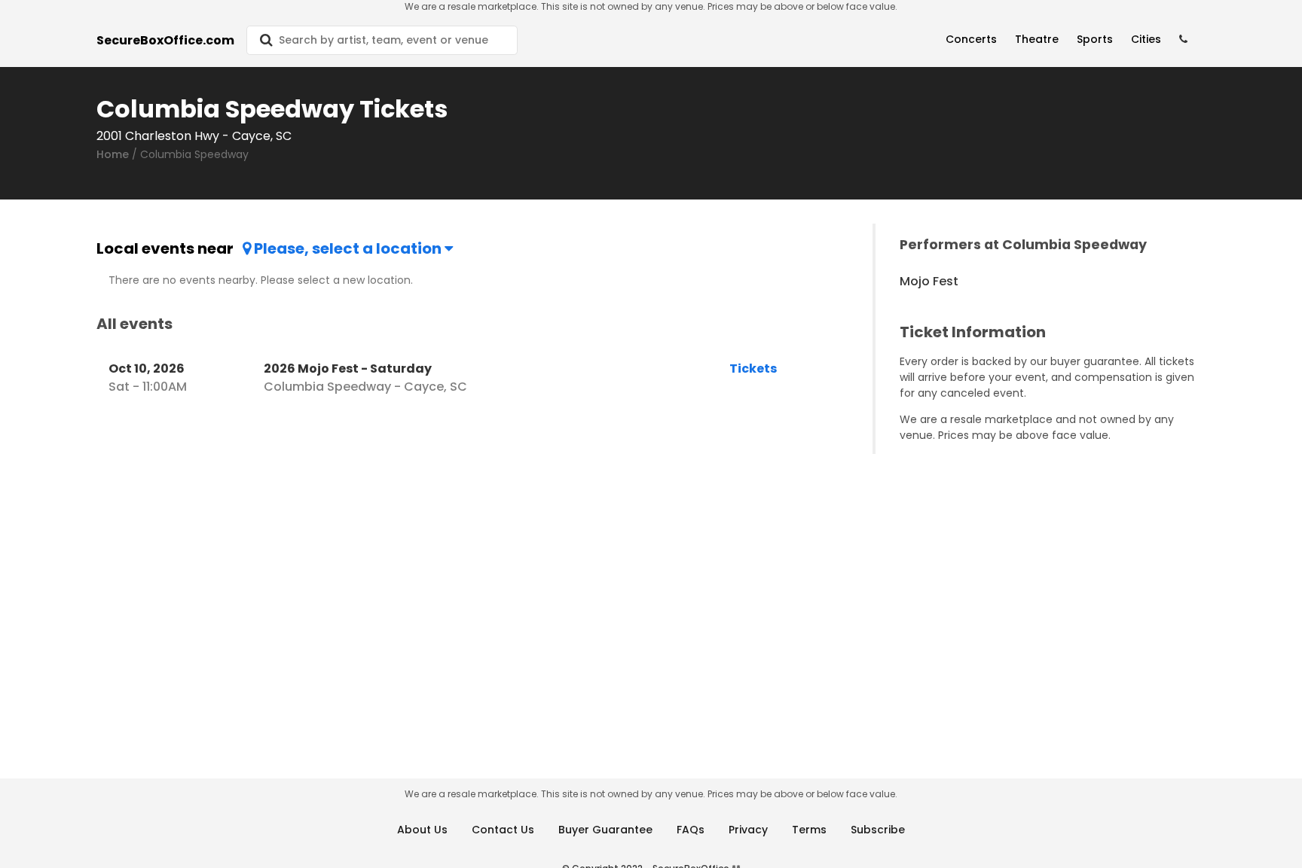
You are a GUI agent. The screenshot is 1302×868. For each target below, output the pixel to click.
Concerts (971, 39)
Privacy (748, 829)
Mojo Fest (929, 281)
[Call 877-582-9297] (1183, 39)
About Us (422, 829)
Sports (1095, 39)
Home (112, 154)
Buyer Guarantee (605, 829)
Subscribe (878, 829)
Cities (1146, 39)
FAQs (690, 829)
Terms (809, 829)
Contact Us (503, 829)
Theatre (1037, 39)
